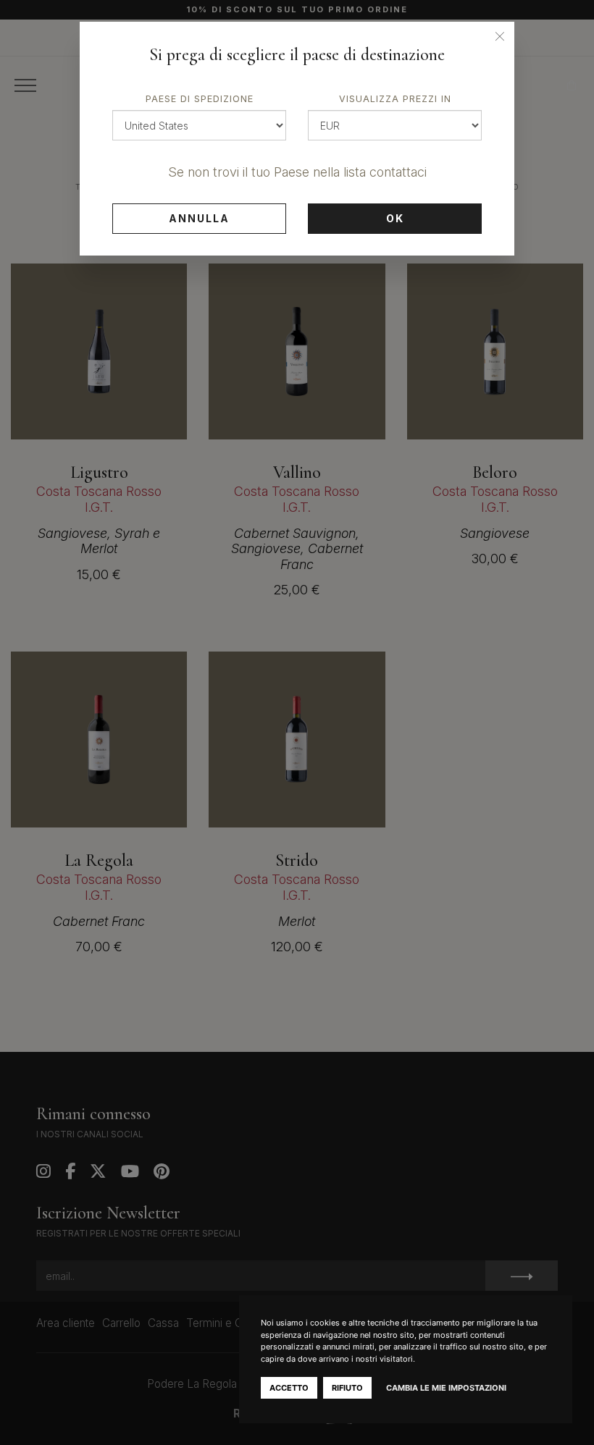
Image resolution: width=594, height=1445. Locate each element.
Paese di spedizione (200, 98)
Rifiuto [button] (347, 1388)
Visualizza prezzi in (395, 98)
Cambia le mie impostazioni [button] (446, 1388)
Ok (395, 218)
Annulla (199, 218)
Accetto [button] (289, 1388)
